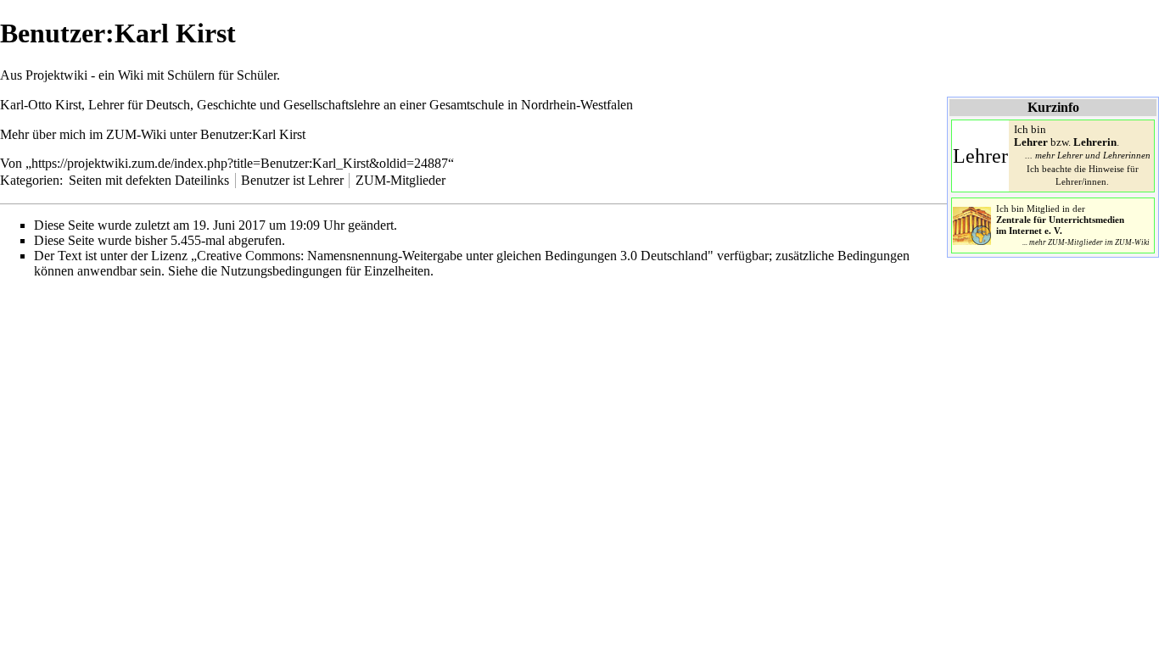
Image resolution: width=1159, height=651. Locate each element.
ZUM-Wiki (136, 134)
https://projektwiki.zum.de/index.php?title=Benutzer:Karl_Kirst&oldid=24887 (239, 163)
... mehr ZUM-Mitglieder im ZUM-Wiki (1086, 242)
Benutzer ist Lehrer (292, 180)
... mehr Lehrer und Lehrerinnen (1088, 155)
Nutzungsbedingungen (281, 271)
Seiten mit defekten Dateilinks (149, 180)
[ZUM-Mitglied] (972, 224)
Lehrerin (1095, 142)
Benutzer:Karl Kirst (252, 134)
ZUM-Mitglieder (400, 180)
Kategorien (29, 180)
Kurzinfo (1053, 107)
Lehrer (980, 156)
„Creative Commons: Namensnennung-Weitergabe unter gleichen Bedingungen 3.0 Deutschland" (452, 255)
